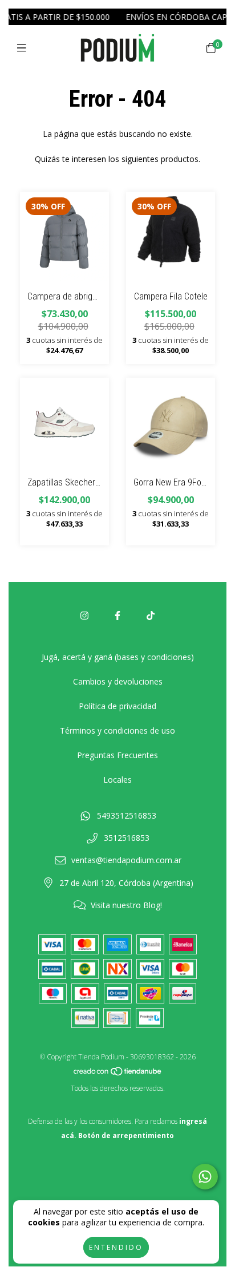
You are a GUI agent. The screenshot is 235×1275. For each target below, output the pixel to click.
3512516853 (126, 837)
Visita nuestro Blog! (126, 905)
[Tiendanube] (118, 1074)
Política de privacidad (117, 706)
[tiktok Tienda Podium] (150, 615)
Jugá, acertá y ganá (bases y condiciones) (118, 656)
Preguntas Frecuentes (117, 755)
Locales (117, 779)
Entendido (116, 1247)
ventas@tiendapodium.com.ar (126, 860)
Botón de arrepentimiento (126, 1135)
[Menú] (24, 48)
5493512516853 (126, 815)
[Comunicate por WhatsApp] (205, 1176)
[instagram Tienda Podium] (84, 615)
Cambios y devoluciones (118, 681)
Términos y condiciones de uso (117, 730)
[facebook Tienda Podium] (117, 615)
